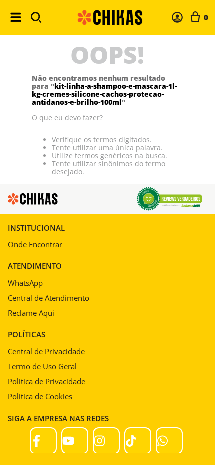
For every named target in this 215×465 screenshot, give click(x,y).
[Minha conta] (177, 17)
